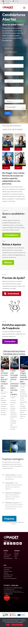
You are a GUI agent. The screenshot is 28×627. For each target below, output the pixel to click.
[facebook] (5, 543)
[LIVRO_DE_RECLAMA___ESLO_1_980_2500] (11, 595)
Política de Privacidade (17, 624)
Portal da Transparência (10, 578)
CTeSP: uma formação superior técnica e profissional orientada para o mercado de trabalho (15, 383)
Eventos (6, 573)
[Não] (26, 622)
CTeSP (5, 553)
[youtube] (17, 543)
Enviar (7, 113)
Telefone (6, 70)
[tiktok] (14, 543)
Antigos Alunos (8, 571)
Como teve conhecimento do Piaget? (12, 97)
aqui (17, 585)
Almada (16, 553)
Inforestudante (8, 567)
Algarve (16, 555)
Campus (6, 78)
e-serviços (6, 569)
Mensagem (7, 85)
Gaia (15, 556)
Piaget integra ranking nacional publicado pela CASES (24, 377)
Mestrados (6, 556)
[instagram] (11, 543)
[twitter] (8, 543)
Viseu (15, 558)
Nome (6, 55)
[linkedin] (20, 543)
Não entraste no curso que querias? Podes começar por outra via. (4, 380)
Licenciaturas (7, 555)
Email (5, 62)
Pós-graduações (8, 558)
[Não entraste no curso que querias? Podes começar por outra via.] (6, 362)
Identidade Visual (8, 575)
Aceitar (8, 624)
